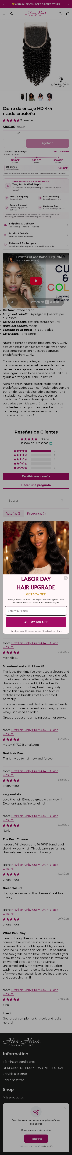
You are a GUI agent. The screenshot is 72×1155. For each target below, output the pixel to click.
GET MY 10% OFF (36, 622)
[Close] (66, 578)
